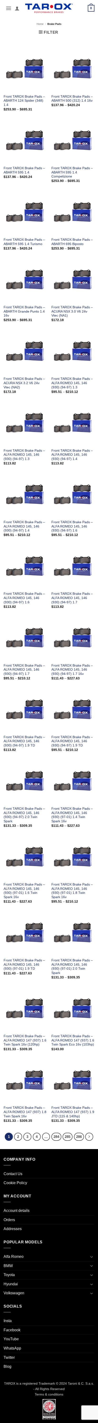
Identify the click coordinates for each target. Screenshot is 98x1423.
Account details (16, 1211)
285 (67, 1137)
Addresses (13, 1229)
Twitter (9, 1357)
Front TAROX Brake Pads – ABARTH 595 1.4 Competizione (72, 172)
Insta (8, 1321)
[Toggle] (91, 1256)
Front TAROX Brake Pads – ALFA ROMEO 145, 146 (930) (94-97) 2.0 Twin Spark (24, 815)
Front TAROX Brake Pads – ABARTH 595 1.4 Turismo (24, 242)
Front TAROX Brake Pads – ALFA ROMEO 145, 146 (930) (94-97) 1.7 (72, 598)
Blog (7, 1366)
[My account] (17, 8)
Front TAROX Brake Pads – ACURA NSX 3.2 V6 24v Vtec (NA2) (24, 383)
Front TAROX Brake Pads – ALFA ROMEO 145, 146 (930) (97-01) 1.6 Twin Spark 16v (24, 891)
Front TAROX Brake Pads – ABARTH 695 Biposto (72, 242)
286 (79, 1137)
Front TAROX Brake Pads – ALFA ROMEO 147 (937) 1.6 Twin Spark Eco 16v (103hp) (72, 1040)
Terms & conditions (49, 1394)
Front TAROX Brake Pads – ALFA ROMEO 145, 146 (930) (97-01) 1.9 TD (24, 964)
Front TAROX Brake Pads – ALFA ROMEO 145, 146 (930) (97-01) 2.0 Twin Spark (72, 967)
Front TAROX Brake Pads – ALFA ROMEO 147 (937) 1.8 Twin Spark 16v (25, 1112)
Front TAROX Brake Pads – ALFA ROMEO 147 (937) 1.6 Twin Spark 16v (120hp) (25, 1040)
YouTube (11, 1339)
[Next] (89, 1137)
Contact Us (13, 1174)
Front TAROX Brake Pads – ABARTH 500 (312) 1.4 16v (72, 99)
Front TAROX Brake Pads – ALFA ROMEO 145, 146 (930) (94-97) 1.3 (72, 383)
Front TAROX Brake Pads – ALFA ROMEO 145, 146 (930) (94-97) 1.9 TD (24, 741)
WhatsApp (12, 1348)
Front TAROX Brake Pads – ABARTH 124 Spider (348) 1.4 (24, 101)
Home (40, 24)
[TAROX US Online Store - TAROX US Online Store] (49, 8)
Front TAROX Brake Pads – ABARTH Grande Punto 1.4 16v (24, 311)
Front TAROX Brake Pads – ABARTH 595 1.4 (24, 170)
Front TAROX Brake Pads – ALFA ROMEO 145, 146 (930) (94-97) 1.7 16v (72, 670)
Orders (9, 1220)
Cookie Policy (15, 1183)
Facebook (12, 1330)
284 (56, 1137)
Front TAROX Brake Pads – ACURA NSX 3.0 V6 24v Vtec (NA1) (72, 311)
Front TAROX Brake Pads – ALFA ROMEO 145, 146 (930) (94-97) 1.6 (72, 526)
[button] (8, 8)
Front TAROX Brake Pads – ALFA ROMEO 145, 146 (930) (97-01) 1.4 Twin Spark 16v (72, 815)
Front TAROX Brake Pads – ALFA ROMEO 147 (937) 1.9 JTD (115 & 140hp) (72, 1112)
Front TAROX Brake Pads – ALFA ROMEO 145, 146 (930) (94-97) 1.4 (72, 455)
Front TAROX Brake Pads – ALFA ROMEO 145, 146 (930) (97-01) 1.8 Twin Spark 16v (72, 891)
